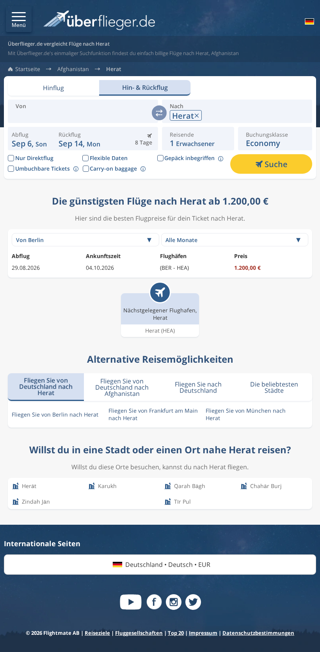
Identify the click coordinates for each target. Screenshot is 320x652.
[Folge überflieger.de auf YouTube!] (130, 602)
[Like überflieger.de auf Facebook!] (154, 602)
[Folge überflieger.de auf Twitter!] (193, 602)
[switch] (159, 112)
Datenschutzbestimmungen (258, 632)
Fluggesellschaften (139, 632)
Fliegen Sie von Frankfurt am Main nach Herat (153, 414)
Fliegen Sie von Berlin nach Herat (55, 414)
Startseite (27, 69)
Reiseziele (97, 632)
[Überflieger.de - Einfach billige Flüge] (99, 21)
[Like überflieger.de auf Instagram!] (173, 602)
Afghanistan (73, 69)
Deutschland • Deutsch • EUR (167, 564)
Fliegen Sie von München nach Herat (246, 414)
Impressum (203, 632)
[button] (19, 19)
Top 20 (176, 632)
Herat (113, 69)
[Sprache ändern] (308, 21)
